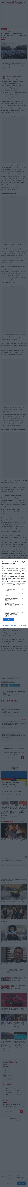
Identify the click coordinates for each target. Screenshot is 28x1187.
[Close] (24, 562)
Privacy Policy (22, 625)
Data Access (14, 625)
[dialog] (14, 593)
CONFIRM (9, 619)
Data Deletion (5, 625)
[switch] (22, 593)
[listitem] (14, 590)
